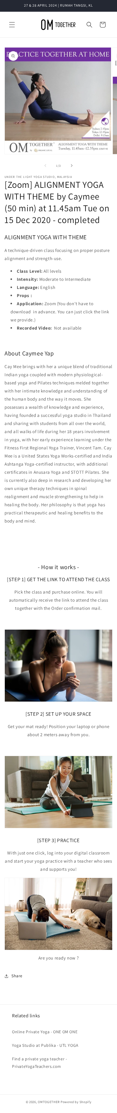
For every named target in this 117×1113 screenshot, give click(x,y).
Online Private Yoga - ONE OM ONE (44, 1031)
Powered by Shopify (76, 1102)
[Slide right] (71, 165)
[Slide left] (45, 165)
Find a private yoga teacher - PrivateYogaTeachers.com (39, 1062)
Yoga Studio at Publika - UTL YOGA (45, 1045)
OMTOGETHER (49, 1102)
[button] (12, 24)
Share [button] (16, 975)
